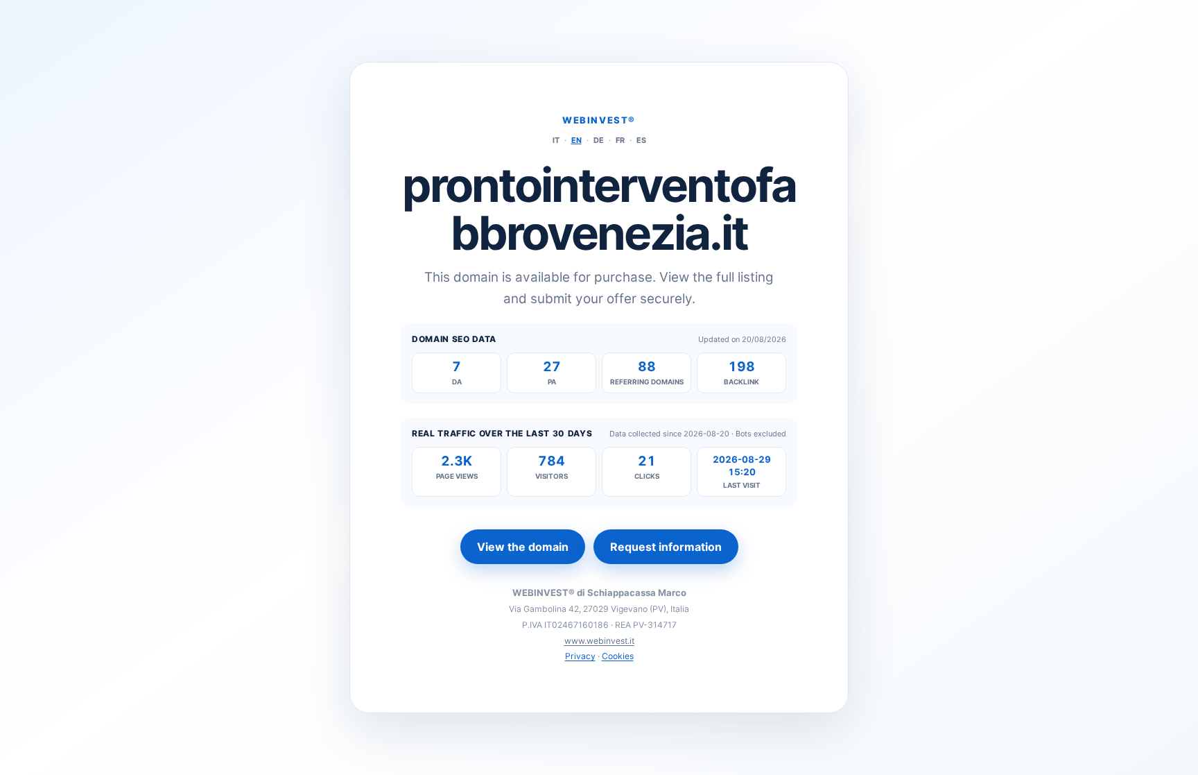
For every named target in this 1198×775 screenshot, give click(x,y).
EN (576, 140)
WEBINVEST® (599, 120)
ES (641, 140)
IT (556, 140)
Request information (666, 547)
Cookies (618, 656)
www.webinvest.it (599, 641)
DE (598, 140)
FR (620, 140)
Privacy (580, 656)
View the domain (522, 547)
